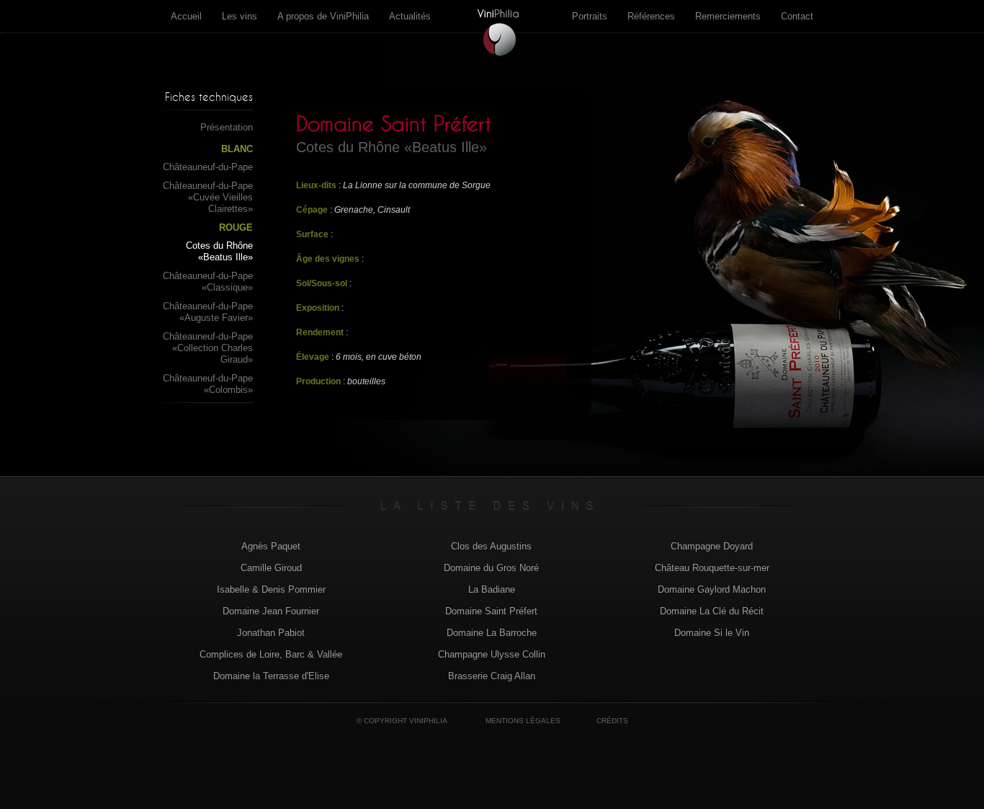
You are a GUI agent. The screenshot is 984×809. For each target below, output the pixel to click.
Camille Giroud (271, 567)
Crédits (612, 721)
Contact (797, 16)
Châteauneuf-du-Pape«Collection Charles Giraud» (208, 348)
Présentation (226, 127)
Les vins (239, 16)
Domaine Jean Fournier (271, 611)
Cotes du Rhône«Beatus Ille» (219, 251)
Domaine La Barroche (492, 632)
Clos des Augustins (491, 546)
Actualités (410, 16)
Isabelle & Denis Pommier (271, 589)
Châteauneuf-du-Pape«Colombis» (208, 384)
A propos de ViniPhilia (323, 16)
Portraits (589, 16)
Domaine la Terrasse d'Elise (271, 676)
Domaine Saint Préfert (491, 611)
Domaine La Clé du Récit (712, 611)
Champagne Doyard (712, 546)
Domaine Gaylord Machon (712, 589)
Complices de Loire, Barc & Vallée (271, 654)
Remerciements (728, 16)
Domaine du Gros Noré (491, 567)
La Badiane (491, 589)
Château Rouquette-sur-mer (712, 567)
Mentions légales (523, 721)
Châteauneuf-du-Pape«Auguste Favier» (208, 312)
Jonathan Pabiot (271, 632)
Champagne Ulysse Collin (491, 654)
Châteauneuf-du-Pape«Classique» (208, 281)
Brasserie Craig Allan (491, 676)
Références (651, 16)
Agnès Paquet (270, 546)
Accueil (186, 16)
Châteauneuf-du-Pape (208, 167)
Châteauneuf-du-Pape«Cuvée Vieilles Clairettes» (208, 197)
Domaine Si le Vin (711, 632)
